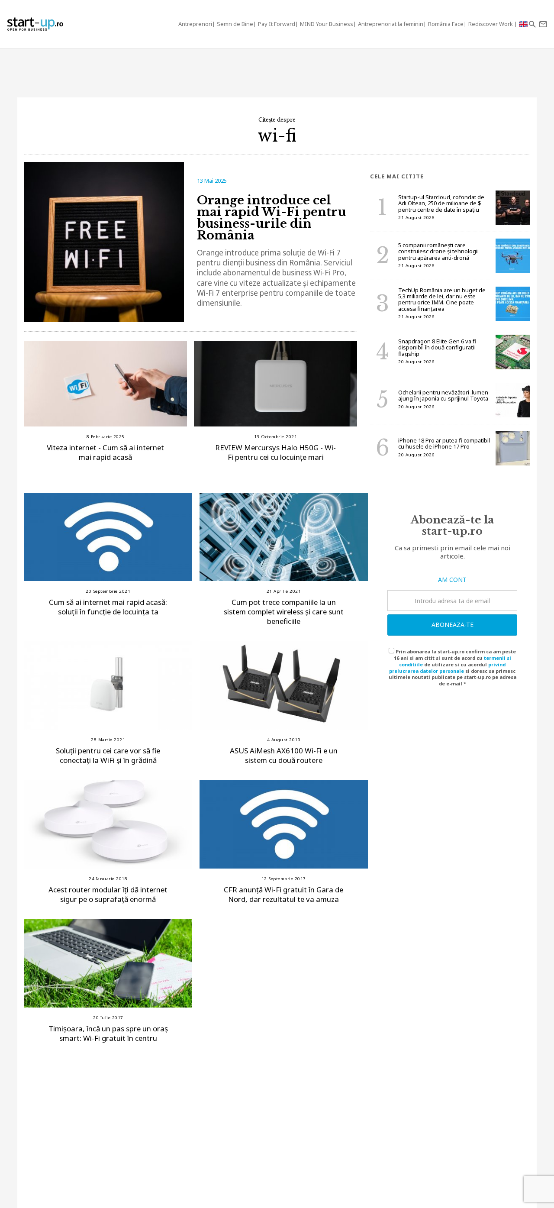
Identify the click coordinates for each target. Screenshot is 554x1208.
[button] (532, 24)
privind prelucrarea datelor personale (447, 667)
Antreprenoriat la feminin (390, 24)
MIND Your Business (326, 24)
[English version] (523, 24)
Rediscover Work (491, 24)
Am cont (452, 579)
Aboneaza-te (452, 624)
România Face (446, 24)
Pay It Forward (276, 24)
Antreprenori (195, 24)
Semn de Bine (235, 24)
